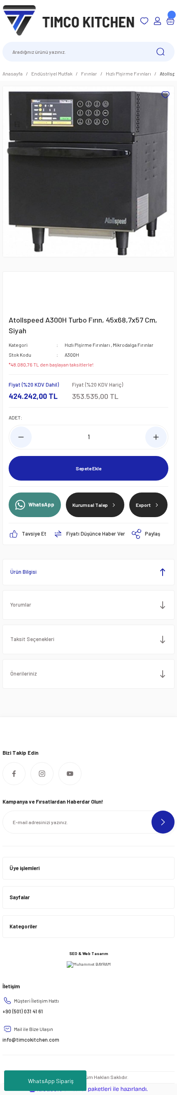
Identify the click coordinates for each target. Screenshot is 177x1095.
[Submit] (163, 822)
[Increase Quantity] (156, 437)
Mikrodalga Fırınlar (133, 345)
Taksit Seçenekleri (32, 639)
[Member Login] (157, 21)
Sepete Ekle (88, 468)
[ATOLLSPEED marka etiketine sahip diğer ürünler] (28, 291)
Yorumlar (20, 604)
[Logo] (68, 20)
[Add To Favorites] (165, 95)
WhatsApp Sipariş (51, 1080)
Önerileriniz (23, 673)
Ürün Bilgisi (23, 571)
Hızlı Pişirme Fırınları (87, 345)
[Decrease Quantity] (21, 437)
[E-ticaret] (87, 1089)
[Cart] (170, 21)
